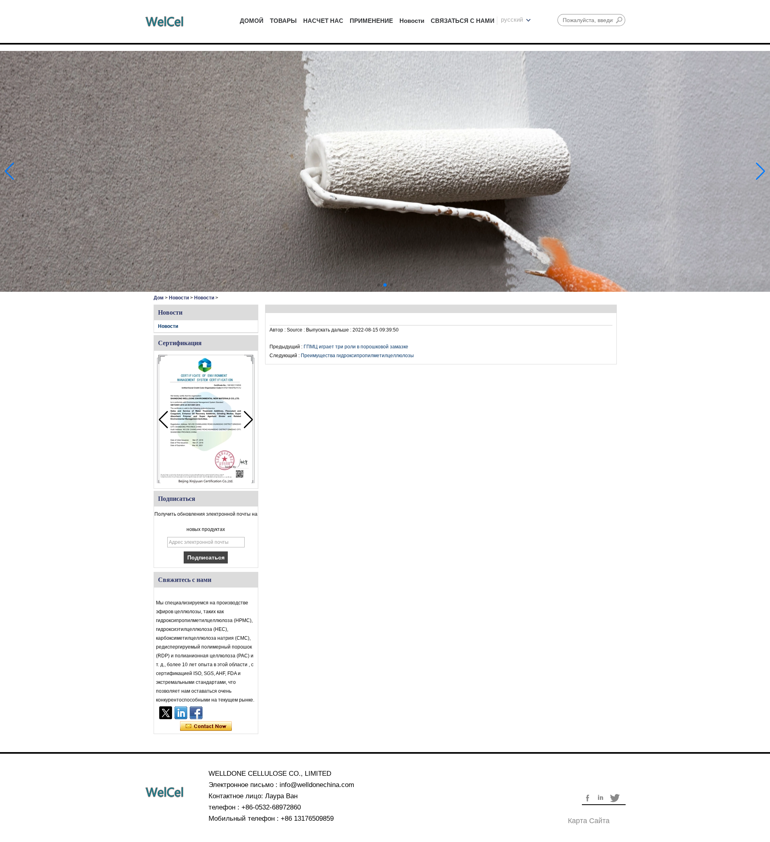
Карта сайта (589, 821)
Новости (411, 20)
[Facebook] (196, 712)
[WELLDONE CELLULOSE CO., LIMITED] (164, 21)
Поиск (619, 20)
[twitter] (165, 712)
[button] (378, 285)
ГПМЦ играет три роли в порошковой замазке (356, 347)
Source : (296, 330)
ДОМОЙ (251, 20)
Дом (159, 298)
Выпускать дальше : (329, 330)
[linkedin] (180, 712)
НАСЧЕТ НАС (323, 20)
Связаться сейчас (206, 726)
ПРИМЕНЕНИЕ (371, 20)
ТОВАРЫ (283, 20)
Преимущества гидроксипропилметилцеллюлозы (357, 355)
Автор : (278, 330)
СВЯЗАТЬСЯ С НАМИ (462, 20)
